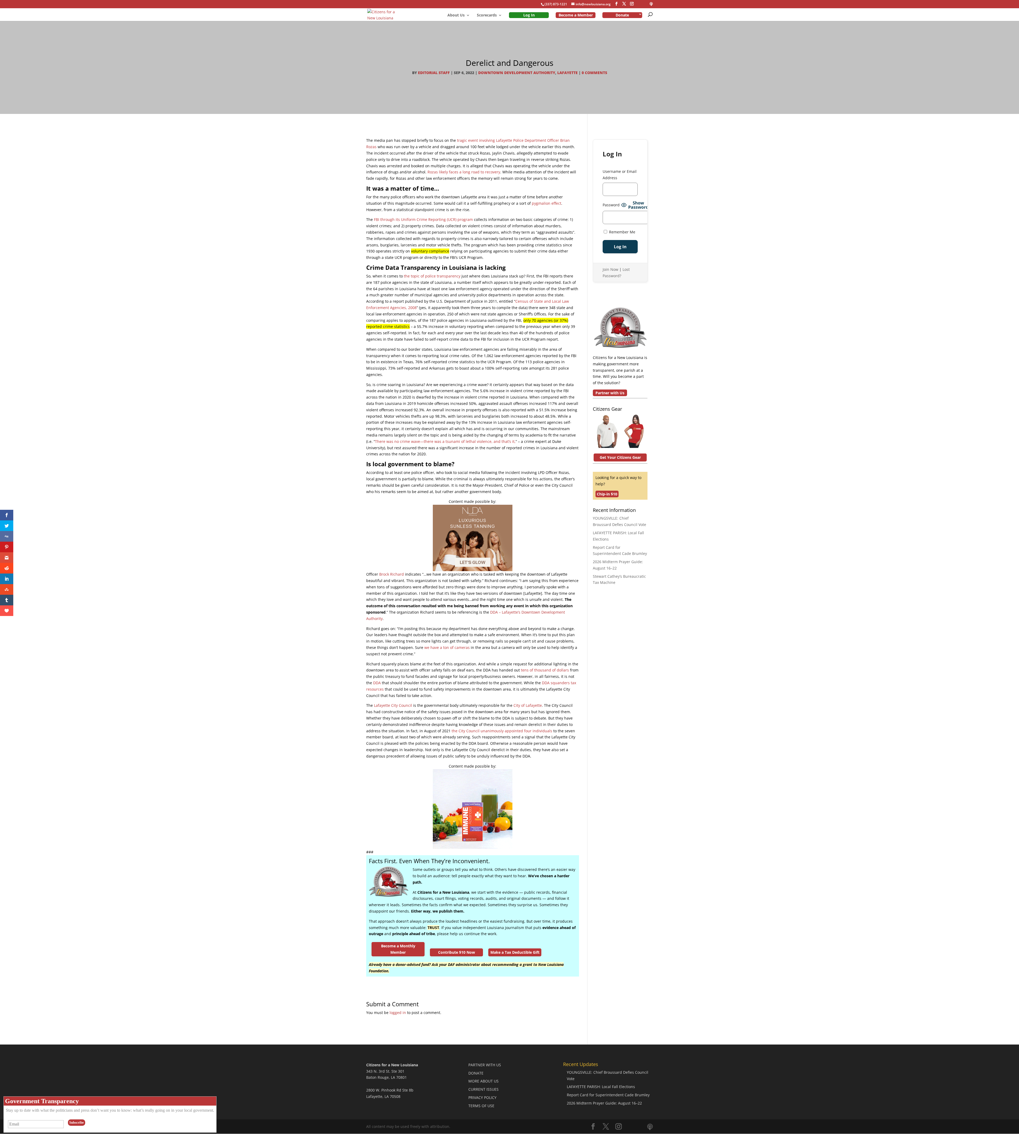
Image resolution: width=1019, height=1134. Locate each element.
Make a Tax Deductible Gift (514, 952)
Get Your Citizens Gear (620, 457)
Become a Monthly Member (398, 949)
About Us (456, 15)
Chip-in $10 (607, 494)
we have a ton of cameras (447, 647)
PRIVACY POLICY (482, 1097)
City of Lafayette (527, 705)
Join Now (610, 269)
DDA (377, 682)
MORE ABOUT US (483, 1081)
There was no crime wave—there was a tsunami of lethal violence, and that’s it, (445, 441)
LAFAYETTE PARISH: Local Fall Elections (601, 1086)
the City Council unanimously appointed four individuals (502, 730)
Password (611, 204)
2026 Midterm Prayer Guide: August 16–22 (604, 1103)
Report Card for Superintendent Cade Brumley (608, 1094)
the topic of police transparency (432, 276)
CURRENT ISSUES (483, 1089)
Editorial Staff (434, 72)
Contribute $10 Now (456, 952)
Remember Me (621, 231)
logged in (398, 1012)
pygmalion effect (546, 203)
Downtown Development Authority (516, 72)
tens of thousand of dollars (545, 670)
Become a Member (576, 15)
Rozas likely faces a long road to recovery (464, 171)
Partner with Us (609, 392)
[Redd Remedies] (472, 845)
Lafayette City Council (393, 705)
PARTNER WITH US (484, 1064)
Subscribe (76, 1122)
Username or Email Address (620, 174)
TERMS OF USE (481, 1105)
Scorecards (487, 15)
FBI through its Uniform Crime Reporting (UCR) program (423, 219)
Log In (529, 15)
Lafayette (567, 72)
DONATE (475, 1073)
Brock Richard (391, 574)
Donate (622, 15)
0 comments (594, 72)
